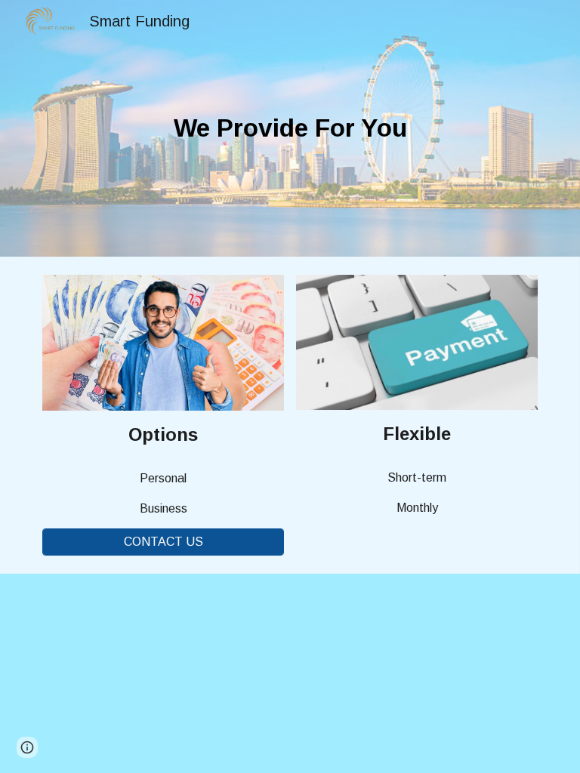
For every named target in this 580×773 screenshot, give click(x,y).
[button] (27, 747)
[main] (290, 128)
